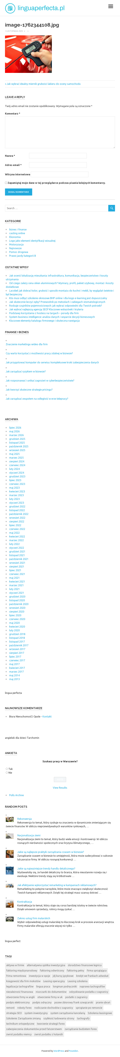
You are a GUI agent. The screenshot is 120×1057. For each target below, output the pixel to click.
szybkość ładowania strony (58, 1018)
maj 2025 (14, 453)
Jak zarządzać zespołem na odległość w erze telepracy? (37, 398)
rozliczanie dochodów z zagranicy (53, 1007)
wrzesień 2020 (17, 607)
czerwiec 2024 (17, 465)
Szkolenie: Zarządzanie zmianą (23, 1018)
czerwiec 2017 (17, 660)
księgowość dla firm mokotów (23, 981)
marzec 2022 (16, 540)
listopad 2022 (17, 510)
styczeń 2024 (16, 472)
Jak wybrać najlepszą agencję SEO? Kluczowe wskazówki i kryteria (46, 309)
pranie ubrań (103, 1002)
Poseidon (73, 1051)
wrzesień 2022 (17, 517)
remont (10, 1007)
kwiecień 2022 (17, 536)
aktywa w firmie (15, 965)
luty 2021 (14, 589)
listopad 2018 (17, 637)
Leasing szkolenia (78, 981)
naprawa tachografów (92, 986)
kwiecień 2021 (17, 581)
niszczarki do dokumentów (51, 991)
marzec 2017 (16, 671)
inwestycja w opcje (39, 975)
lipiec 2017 (15, 656)
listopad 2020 (17, 600)
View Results (60, 787)
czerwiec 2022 (17, 529)
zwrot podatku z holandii (48, 1034)
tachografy (83, 1018)
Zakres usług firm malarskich (33, 918)
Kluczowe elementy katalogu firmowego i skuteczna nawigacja (44, 320)
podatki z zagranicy (76, 997)
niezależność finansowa (19, 991)
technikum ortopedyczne (20, 1023)
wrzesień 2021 (17, 562)
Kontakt (47, 716)
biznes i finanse (18, 229)
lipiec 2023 (15, 480)
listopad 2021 (17, 555)
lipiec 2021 (15, 570)
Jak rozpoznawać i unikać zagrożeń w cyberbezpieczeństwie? (40, 380)
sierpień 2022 (16, 521)
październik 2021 (18, 559)
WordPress (59, 1051)
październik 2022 (18, 514)
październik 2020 (18, 604)
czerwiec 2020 (17, 619)
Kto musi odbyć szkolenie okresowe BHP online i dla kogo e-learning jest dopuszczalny (58, 298)
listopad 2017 (17, 641)
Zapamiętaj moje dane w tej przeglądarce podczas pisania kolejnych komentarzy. (56, 182)
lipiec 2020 (15, 615)
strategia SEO (14, 1013)
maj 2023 (14, 487)
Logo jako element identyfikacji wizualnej (32, 240)
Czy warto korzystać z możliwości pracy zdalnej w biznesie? (39, 353)
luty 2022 (14, 544)
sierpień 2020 (16, 611)
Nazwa (10, 155)
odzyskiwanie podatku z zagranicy (88, 991)
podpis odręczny (42, 1002)
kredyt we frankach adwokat (92, 975)
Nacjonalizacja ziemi (28, 835)
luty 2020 (14, 630)
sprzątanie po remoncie (89, 1007)
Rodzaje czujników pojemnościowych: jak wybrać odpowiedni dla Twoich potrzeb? (55, 305)
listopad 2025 (17, 442)
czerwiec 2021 (17, 574)
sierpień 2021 (16, 566)
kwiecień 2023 (17, 491)
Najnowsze (15, 248)
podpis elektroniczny (18, 1002)
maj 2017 (14, 664)
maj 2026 (14, 431)
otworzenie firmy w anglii (20, 997)
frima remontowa (16, 975)
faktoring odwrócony (52, 970)
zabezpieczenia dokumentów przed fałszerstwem (34, 1029)
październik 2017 (18, 645)
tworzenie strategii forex (51, 1023)
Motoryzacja (16, 244)
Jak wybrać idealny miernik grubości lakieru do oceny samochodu (44, 83)
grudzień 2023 (17, 476)
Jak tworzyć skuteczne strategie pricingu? (29, 389)
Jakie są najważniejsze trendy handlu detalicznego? (46, 868)
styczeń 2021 (16, 592)
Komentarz (12, 113)
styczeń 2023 (16, 502)
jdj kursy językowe (63, 975)
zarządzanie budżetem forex (81, 1029)
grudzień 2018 (17, 634)
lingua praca (43, 986)
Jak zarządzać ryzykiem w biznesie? (26, 371)
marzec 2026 (16, 435)
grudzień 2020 (17, 596)
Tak (10, 768)
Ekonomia (15, 237)
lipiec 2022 (15, 525)
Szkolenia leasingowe (100, 1013)
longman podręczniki (65, 986)
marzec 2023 (16, 495)
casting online (17, 233)
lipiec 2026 (15, 427)
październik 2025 (18, 446)
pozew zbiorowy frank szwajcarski (73, 1002)
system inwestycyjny (36, 1013)
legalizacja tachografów (19, 986)
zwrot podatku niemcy (19, 1034)
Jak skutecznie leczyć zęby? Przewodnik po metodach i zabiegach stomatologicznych (57, 301)
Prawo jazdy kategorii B (22, 255)
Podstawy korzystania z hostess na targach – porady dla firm (44, 313)
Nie (10, 772)
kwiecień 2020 (17, 626)
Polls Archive (16, 795)
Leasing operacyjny (54, 981)
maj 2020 (14, 622)
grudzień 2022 (17, 506)
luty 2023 (14, 499)
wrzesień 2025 (17, 450)
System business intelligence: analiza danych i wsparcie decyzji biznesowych (52, 316)
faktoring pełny (75, 970)
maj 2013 (14, 679)
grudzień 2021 (17, 551)
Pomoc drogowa (18, 252)
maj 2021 (14, 577)
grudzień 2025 (17, 438)
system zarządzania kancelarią (67, 1013)
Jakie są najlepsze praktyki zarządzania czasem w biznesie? (50, 852)
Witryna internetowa (17, 174)
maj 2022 (14, 532)
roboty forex (24, 1007)
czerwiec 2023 (17, 484)
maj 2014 (14, 675)
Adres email (13, 165)
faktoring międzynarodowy (21, 970)
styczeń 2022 (16, 547)
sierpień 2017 (16, 652)
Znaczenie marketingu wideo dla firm (27, 344)
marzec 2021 (16, 585)
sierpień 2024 (16, 461)
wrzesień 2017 (17, 649)
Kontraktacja (24, 901)
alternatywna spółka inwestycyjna (46, 965)
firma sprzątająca (97, 970)
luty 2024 (14, 469)
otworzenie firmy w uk (50, 997)
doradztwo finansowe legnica (85, 965)
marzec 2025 (16, 457)
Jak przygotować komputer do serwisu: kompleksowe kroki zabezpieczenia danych (52, 362)
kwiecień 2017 (17, 667)
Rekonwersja (24, 818)
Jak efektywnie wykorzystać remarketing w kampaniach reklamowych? (56, 885)
